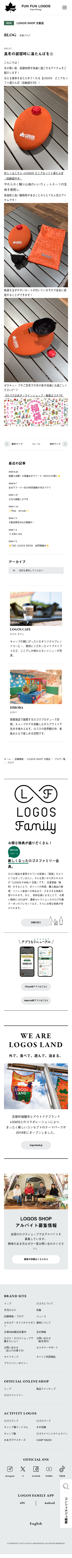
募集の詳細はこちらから (36, 1259)
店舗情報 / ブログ (14, 1316)
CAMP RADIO (44, 1440)
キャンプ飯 (10, 1433)
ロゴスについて (44, 1303)
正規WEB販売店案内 (15, 1332)
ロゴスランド (11, 1421)
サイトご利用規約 (46, 1357)
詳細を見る (36, 922)
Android (49, 1503)
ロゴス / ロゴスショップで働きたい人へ (18, 1339)
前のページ (17, 444)
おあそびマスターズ (15, 1440)
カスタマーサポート (47, 1347)
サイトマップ (11, 1357)
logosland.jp (36, 1145)
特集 (38, 1310)
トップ (7, 1303)
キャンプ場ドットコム (16, 1427)
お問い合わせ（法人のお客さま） (15, 1349)
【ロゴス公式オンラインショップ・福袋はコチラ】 (34, 395)
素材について (43, 1322)
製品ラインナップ (46, 1389)
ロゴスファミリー (13, 1395)
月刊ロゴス (10, 1310)
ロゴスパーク (43, 1421)
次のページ (55, 444)
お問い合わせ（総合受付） (43, 1339)
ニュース (41, 1316)
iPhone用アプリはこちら (36, 986)
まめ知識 (41, 1427)
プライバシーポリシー (16, 1363)
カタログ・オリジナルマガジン (19, 1324)
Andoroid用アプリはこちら (36, 1000)
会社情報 (41, 1332)
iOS (22, 1503)
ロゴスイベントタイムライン (52, 1433)
